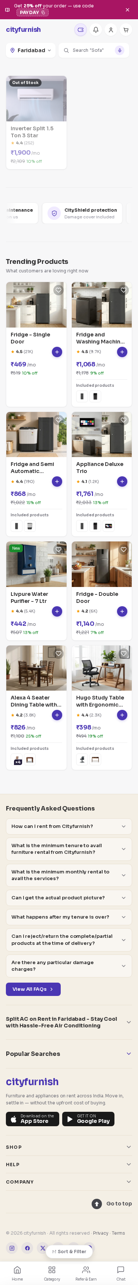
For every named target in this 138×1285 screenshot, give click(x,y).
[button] (94, 50)
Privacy (101, 1233)
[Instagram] (12, 1248)
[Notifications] (95, 29)
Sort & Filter (72, 1251)
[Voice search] (119, 50)
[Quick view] (57, 352)
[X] (43, 1248)
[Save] (58, 290)
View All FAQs (30, 989)
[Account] (111, 29)
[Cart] (126, 29)
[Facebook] (27, 1248)
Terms (118, 1233)
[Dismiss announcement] (127, 9)
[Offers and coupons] (80, 29)
